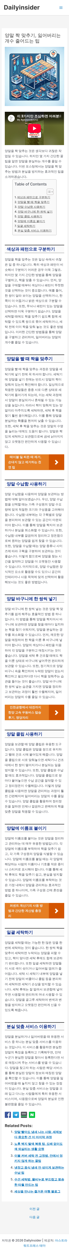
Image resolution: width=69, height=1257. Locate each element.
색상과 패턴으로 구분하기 (33, 197)
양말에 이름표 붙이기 (31, 221)
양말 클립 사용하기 (30, 216)
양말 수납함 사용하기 (31, 207)
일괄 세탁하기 (26, 226)
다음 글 (34, 1217)
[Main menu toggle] (61, 7)
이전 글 (34, 1208)
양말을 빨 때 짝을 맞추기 (33, 202)
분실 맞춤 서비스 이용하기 (35, 230)
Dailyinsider (22, 7)
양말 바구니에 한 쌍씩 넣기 (35, 211)
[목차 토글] (48, 192)
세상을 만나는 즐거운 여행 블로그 (37, 1191)
